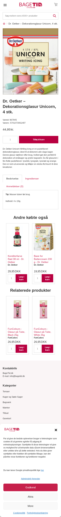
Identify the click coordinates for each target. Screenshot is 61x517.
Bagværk (7, 402)
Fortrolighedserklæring (37, 513)
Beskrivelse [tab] (12, 178)
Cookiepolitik (19, 513)
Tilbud (5, 413)
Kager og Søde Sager (13, 397)
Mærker (6, 408)
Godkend (30, 487)
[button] (56, 430)
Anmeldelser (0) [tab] (14, 186)
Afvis (30, 496)
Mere (30, 506)
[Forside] (4, 24)
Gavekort (7, 418)
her (42, 470)
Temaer (6, 391)
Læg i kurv (21, 278)
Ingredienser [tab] (32, 178)
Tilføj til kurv (39, 139)
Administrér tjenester (30, 479)
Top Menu (5, 5)
